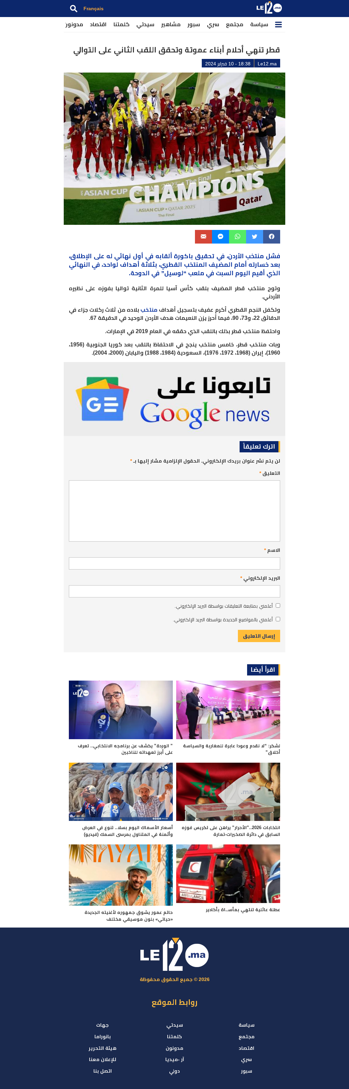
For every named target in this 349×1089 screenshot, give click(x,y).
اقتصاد (98, 24)
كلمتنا (121, 24)
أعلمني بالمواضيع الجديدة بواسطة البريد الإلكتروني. (223, 619)
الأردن (236, 256)
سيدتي (145, 24)
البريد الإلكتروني (260, 578)
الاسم (272, 550)
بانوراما (102, 1036)
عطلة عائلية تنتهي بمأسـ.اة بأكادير (243, 909)
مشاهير (171, 24)
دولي (174, 1071)
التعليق (269, 473)
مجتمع (234, 24)
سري (213, 24)
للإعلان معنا (102, 1059)
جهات (102, 1025)
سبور (193, 24)
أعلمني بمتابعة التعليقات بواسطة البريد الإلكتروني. (223, 606)
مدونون (73, 24)
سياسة (259, 24)
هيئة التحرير (103, 1048)
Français (94, 8)
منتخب (148, 310)
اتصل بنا (102, 1071)
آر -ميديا (174, 1059)
